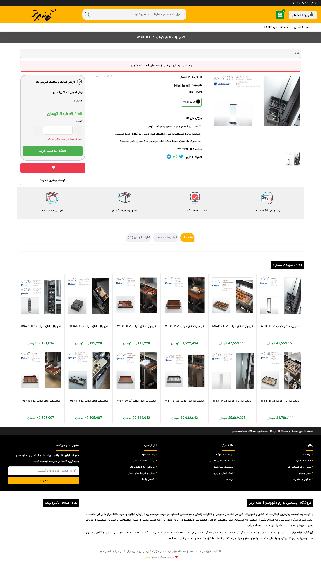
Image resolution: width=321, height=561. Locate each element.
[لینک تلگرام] (169, 157)
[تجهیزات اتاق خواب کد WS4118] (88, 370)
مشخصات (187, 237)
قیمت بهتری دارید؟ (53, 180)
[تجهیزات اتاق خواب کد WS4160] (40, 370)
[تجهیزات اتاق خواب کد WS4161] (184, 370)
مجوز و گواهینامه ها (299, 467)
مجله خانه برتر (303, 461)
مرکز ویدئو (305, 473)
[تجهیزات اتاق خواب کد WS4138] (88, 295)
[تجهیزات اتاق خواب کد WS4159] (136, 370)
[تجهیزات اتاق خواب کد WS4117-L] (232, 295)
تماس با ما (148, 479)
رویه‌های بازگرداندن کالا (142, 467)
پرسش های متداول (144, 461)
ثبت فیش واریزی (223, 473)
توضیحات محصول (166, 237)
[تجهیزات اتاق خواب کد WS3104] (232, 370)
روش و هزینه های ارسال (141, 473)
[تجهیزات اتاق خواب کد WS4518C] (40, 295)
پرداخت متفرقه (224, 454)
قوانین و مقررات (301, 479)
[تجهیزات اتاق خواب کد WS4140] (280, 370)
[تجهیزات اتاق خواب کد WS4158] (136, 295)
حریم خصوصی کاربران (221, 461)
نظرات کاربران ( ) (139, 237)
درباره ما (306, 454)
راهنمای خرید (147, 454)
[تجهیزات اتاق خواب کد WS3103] (280, 295)
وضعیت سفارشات (223, 467)
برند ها (229, 479)
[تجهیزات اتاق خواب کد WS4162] (184, 295)
